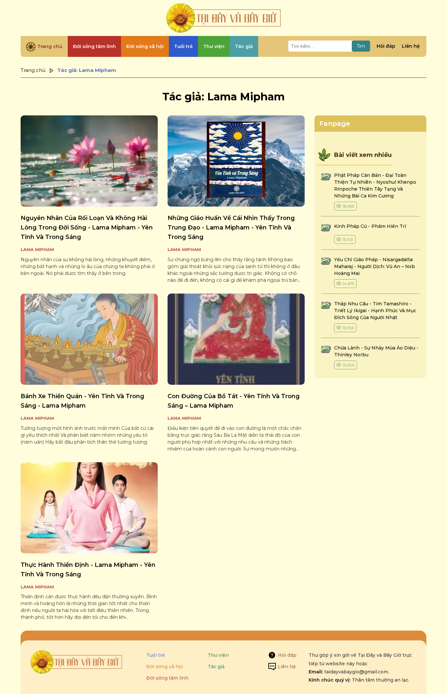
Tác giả (216, 666)
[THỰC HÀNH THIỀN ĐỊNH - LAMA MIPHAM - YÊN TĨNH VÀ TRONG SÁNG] (89, 507)
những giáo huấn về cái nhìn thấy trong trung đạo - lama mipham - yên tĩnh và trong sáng (231, 227)
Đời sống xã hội (164, 666)
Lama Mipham (37, 249)
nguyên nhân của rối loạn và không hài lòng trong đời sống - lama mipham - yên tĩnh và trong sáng (87, 227)
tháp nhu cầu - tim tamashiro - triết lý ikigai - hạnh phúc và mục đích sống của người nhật (375, 310)
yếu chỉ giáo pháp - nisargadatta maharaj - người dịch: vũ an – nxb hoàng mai (374, 266)
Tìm (361, 46)
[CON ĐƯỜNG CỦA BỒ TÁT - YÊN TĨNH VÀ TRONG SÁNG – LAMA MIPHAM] (236, 339)
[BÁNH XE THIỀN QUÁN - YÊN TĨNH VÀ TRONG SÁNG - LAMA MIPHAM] (89, 339)
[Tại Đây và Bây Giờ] (223, 18)
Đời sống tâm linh (167, 678)
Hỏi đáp (386, 46)
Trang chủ (33, 70)
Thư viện (218, 655)
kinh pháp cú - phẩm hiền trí (370, 226)
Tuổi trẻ (155, 655)
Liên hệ (411, 46)
